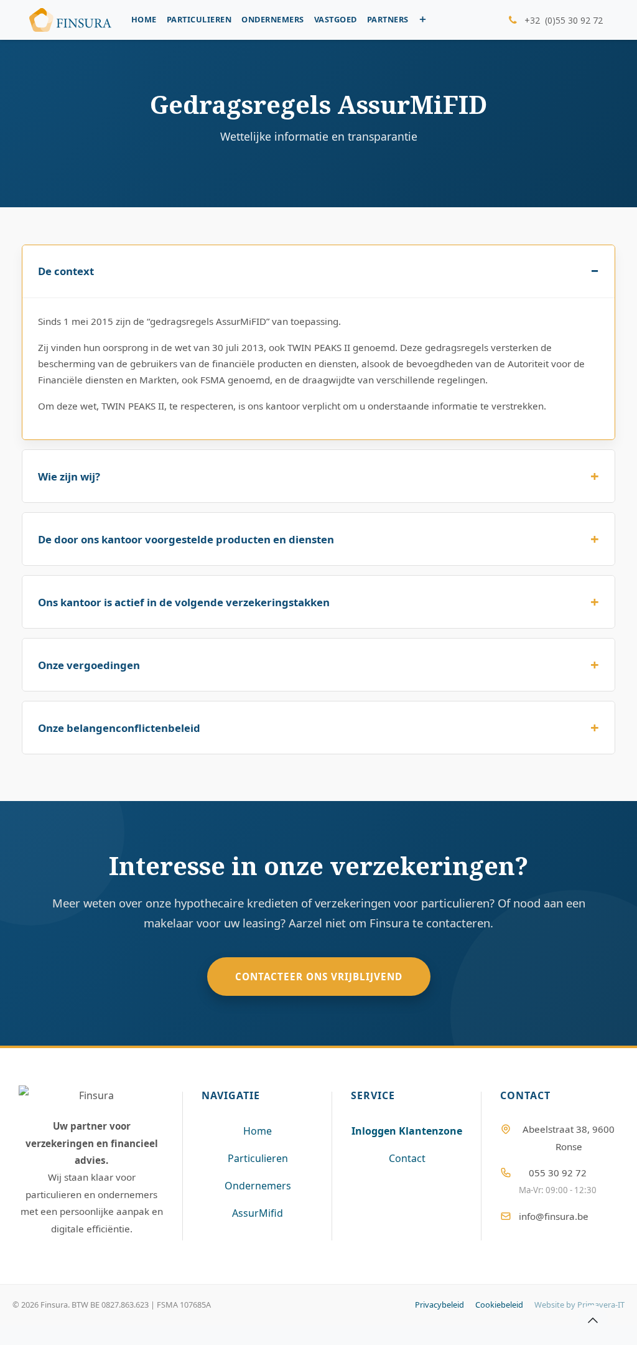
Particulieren (258, 1158)
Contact (407, 1158)
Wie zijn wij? (69, 476)
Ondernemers (258, 1186)
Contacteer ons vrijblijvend (318, 976)
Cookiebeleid (499, 1304)
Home (257, 1131)
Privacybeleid (439, 1304)
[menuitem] (144, 20)
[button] (593, 1320)
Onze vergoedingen (89, 665)
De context (66, 271)
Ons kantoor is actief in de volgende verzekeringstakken (184, 602)
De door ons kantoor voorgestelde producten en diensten (186, 539)
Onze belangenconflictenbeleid (119, 728)
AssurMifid (257, 1213)
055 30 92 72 (558, 1172)
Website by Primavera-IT (579, 1304)
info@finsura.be (553, 1216)
